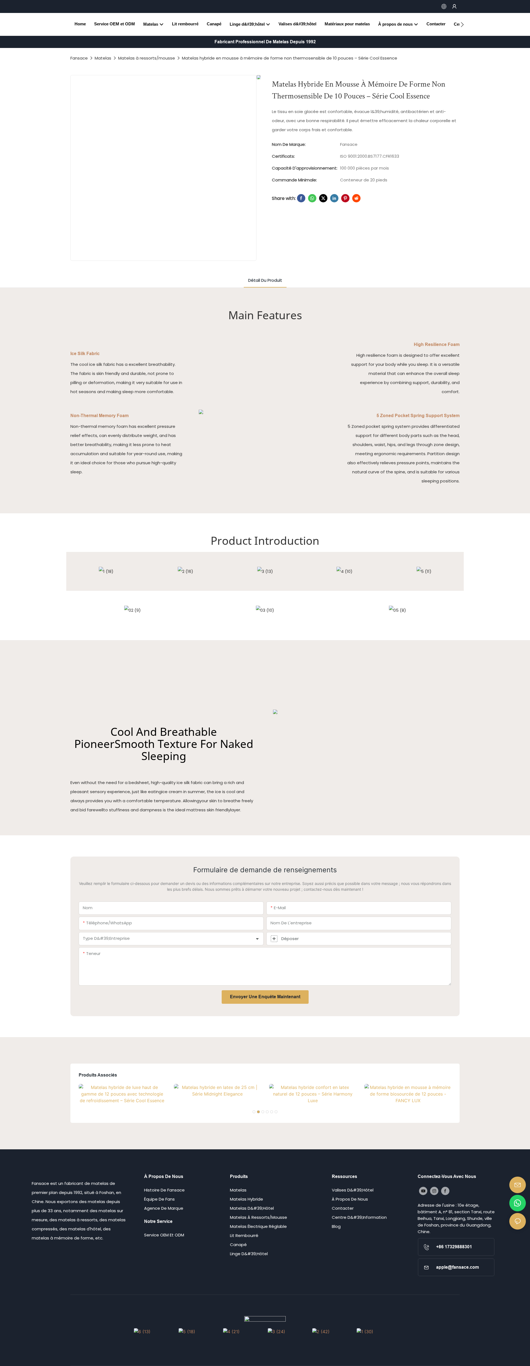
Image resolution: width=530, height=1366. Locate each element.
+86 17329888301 (454, 1246)
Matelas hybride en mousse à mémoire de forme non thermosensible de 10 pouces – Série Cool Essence (289, 58)
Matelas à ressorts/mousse (146, 58)
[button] (462, 24)
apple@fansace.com (457, 1267)
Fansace (79, 58)
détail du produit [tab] (265, 280)
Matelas (103, 58)
